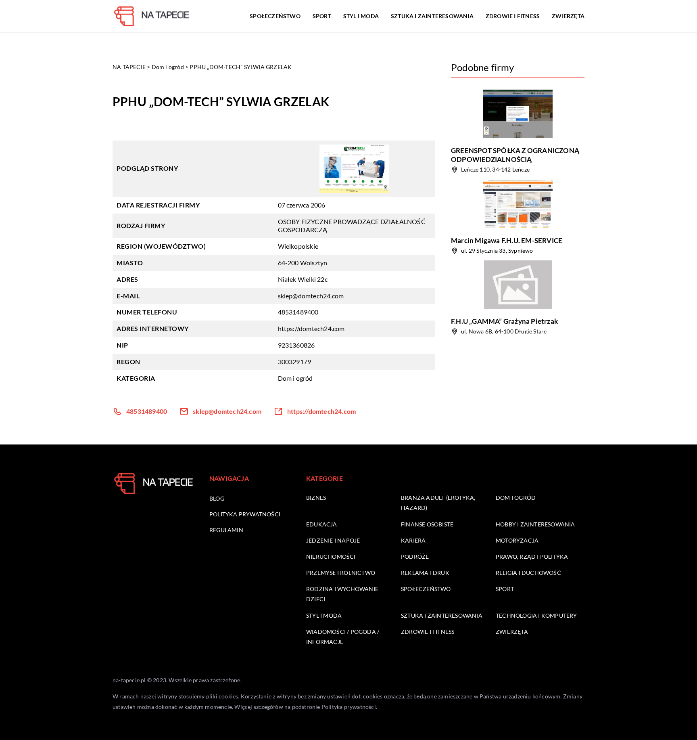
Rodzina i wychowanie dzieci (342, 593)
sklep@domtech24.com (311, 296)
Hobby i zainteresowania (535, 524)
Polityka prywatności (244, 514)
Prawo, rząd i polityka (532, 556)
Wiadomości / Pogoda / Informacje (342, 636)
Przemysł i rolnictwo (340, 572)
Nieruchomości (331, 556)
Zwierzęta (568, 16)
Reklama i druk (425, 572)
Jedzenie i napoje (333, 540)
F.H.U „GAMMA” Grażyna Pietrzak (504, 321)
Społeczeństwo (275, 16)
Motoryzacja (517, 540)
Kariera (413, 540)
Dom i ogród (295, 378)
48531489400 (298, 312)
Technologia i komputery (536, 615)
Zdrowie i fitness (513, 16)
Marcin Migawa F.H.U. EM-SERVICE (506, 240)
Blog (216, 498)
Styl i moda (361, 16)
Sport (322, 16)
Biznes (316, 497)
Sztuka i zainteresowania (432, 16)
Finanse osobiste (427, 524)
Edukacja (321, 524)
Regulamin (226, 529)
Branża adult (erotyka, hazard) (438, 502)
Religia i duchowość (528, 572)
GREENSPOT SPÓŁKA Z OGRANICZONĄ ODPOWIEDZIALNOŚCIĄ (515, 155)
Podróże (415, 556)
